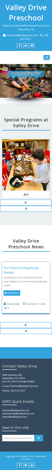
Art (26, 194)
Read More (13, 293)
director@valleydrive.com (22, 35)
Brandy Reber (13, 304)
